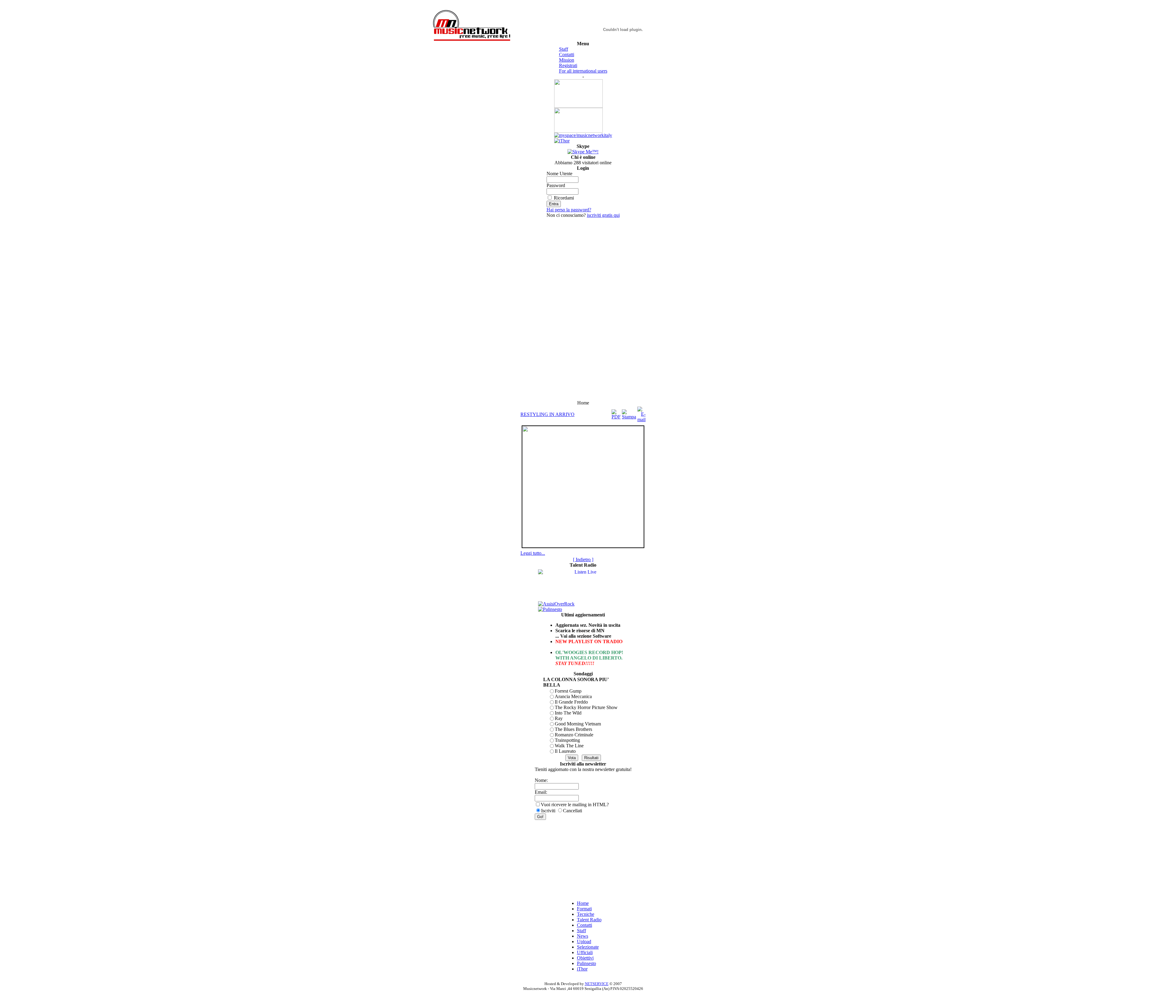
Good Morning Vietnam (578, 723)
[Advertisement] (583, 309)
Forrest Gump (568, 691)
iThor (582, 968)
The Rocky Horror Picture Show (586, 707)
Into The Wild (568, 712)
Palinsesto (586, 963)
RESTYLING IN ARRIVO (547, 414)
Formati (584, 908)
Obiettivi (585, 957)
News (582, 936)
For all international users (583, 70)
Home (583, 903)
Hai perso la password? (569, 209)
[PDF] (616, 412)
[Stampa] (629, 412)
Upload (584, 941)
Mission (566, 60)
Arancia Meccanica (573, 696)
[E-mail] (641, 412)
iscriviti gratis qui (603, 215)
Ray (559, 718)
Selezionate (588, 947)
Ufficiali (585, 952)
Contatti (566, 54)
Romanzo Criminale (574, 734)
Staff (563, 49)
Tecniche (585, 914)
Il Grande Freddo (571, 701)
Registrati (568, 65)
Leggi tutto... (532, 553)
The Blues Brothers (573, 729)
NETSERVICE (597, 983)
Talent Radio (589, 919)
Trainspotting (567, 740)
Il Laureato (565, 751)
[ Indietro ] (583, 559)
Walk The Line (569, 745)
